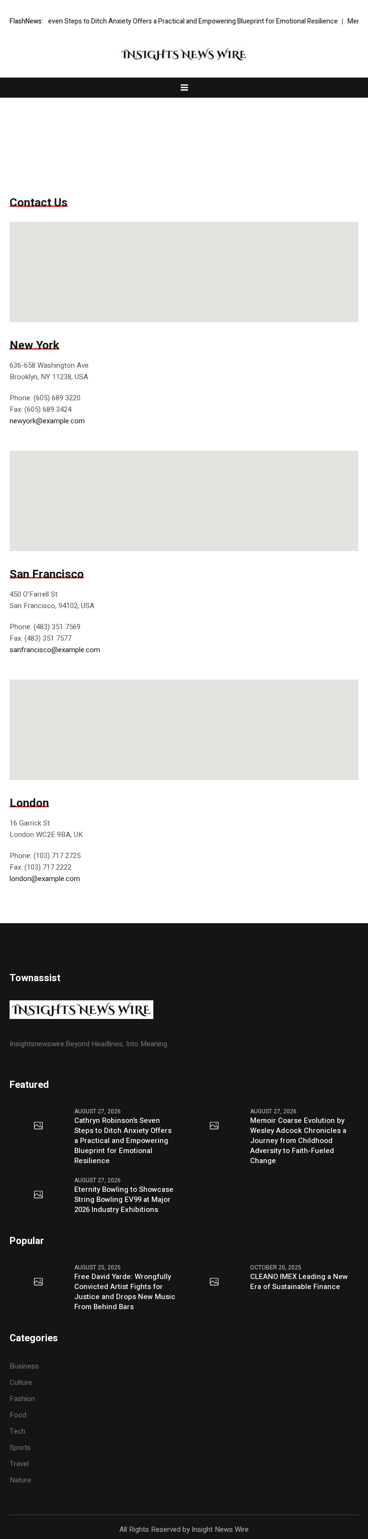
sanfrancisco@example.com (55, 650)
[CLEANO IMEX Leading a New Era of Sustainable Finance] (214, 1282)
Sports (20, 1447)
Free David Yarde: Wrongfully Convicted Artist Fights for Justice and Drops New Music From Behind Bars (124, 1292)
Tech (17, 1431)
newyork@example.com (47, 421)
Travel (19, 1464)
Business (24, 1366)
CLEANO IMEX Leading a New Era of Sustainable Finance (299, 1282)
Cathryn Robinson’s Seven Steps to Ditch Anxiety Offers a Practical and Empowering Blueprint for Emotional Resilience (123, 1141)
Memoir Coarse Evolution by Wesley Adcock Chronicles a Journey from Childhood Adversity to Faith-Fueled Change (298, 1141)
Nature (20, 1480)
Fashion (22, 1398)
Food (18, 1415)
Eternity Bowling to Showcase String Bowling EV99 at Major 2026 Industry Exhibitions (123, 1200)
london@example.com (45, 878)
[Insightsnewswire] (184, 54)
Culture (21, 1382)
